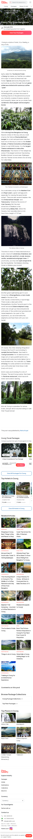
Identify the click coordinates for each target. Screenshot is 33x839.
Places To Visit (24, 6)
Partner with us (5, 808)
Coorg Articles (16, 10)
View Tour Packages (16, 33)
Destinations (5, 785)
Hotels (3, 782)
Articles (10, 10)
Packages (14, 6)
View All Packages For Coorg (16, 473)
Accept (28, 836)
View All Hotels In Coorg (16, 508)
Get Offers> (20, 465)
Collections (4, 788)
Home (5, 10)
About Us (4, 791)
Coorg (6, 6)
